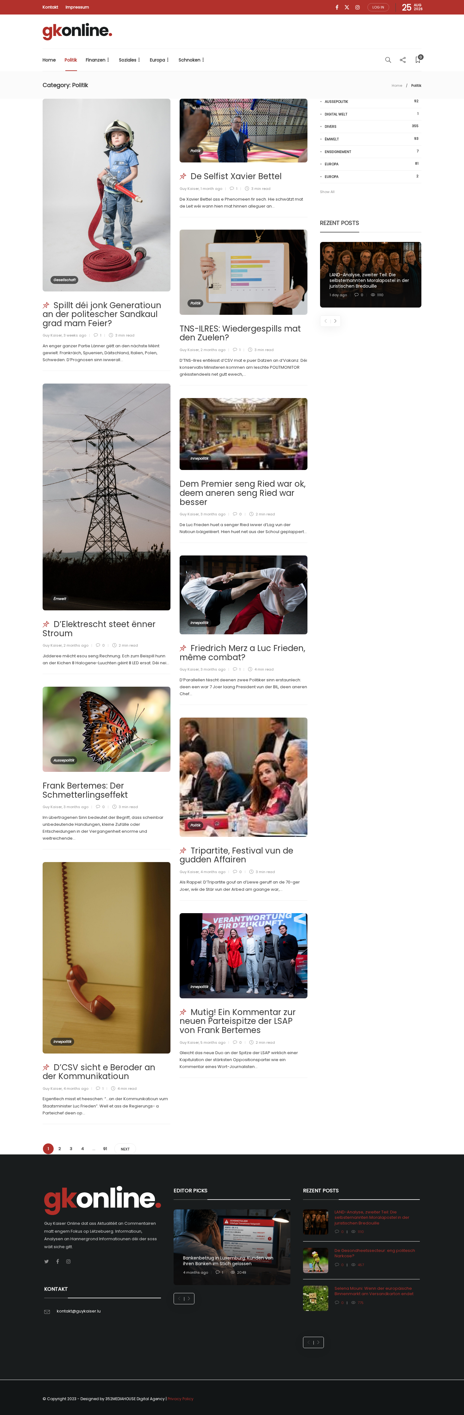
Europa (157, 60)
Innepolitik (199, 458)
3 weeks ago (74, 335)
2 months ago (212, 349)
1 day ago (338, 294)
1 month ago (211, 188)
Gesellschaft (64, 279)
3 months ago (212, 514)
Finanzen (95, 60)
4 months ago (212, 871)
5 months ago (212, 1042)
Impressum (77, 7)
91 (105, 1149)
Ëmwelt (59, 598)
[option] (370, 275)
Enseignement (372, 151)
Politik (71, 60)
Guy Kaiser (52, 335)
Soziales (127, 60)
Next (125, 1149)
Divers (372, 126)
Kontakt (50, 7)
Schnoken (189, 60)
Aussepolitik (63, 760)
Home (49, 60)
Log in (378, 7)
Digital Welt (372, 114)
